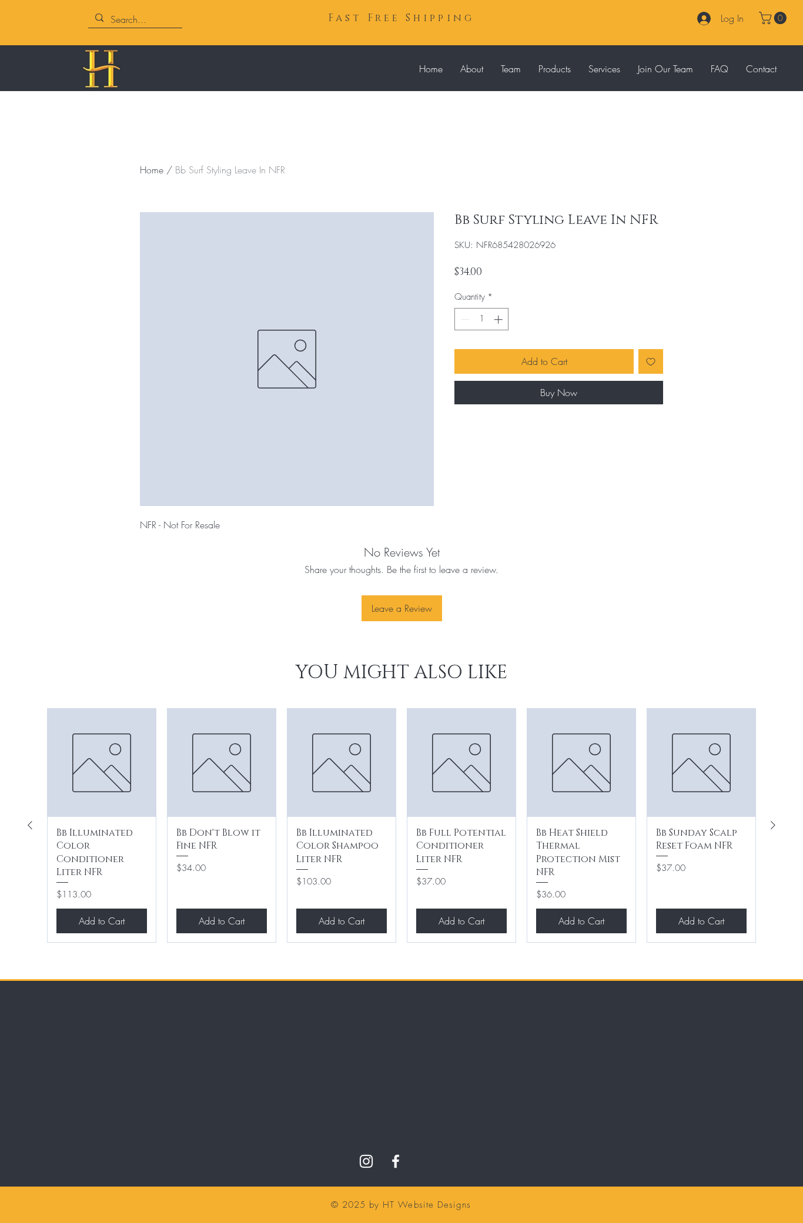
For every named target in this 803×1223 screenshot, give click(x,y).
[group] (401, 825)
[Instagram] (366, 1161)
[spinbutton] (481, 319)
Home (151, 169)
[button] (774, 18)
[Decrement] (464, 319)
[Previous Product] (30, 825)
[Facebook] (395, 1161)
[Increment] (499, 319)
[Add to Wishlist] (650, 361)
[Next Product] (773, 825)
